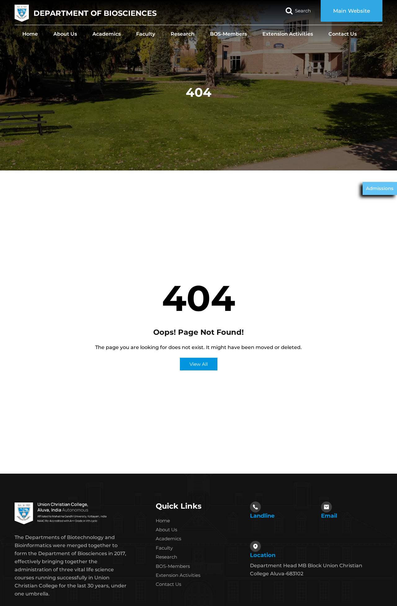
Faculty (145, 34)
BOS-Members (228, 34)
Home (30, 34)
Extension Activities (287, 34)
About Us (65, 34)
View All (199, 364)
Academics (106, 34)
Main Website (351, 11)
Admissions (380, 188)
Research (182, 34)
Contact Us (342, 34)
